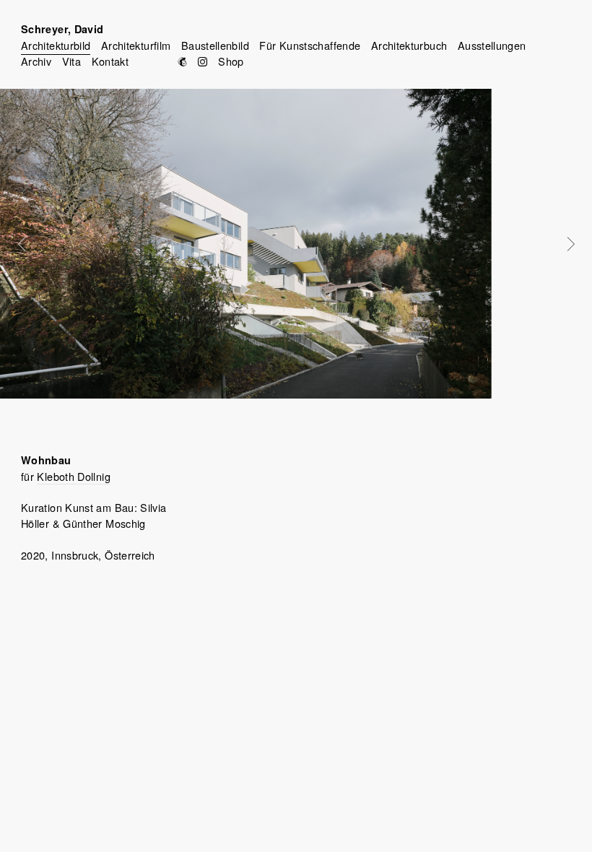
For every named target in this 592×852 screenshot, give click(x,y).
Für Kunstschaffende (309, 45)
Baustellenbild (215, 45)
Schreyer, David (62, 29)
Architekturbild (55, 45)
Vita (71, 61)
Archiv (36, 61)
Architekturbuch (409, 45)
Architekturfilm (135, 45)
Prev (32, 244)
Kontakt (110, 61)
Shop (230, 61)
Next (561, 244)
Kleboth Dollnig (73, 476)
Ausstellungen (492, 45)
